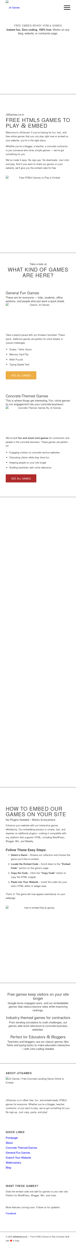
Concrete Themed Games (21, 1147)
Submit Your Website (18, 1157)
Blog (8, 1167)
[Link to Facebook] (67, 1244)
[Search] (56, 7)
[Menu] (65, 7)
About (9, 1142)
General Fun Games (18, 1152)
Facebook (11, 1213)
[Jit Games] (31, 7)
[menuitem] (56, 7)
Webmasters (13, 1162)
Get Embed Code (15, 1201)
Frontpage (12, 1138)
